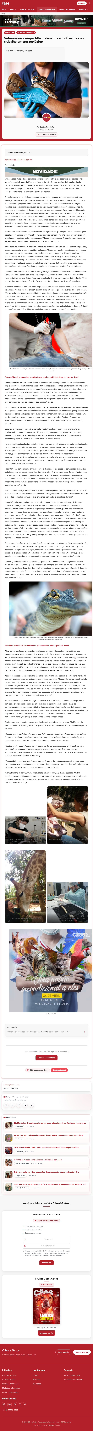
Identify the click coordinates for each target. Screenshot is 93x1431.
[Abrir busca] (89, 3)
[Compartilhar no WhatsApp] (6, 1105)
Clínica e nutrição (27, 9)
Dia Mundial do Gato (72, 1375)
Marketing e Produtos (11, 1388)
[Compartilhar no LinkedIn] (12, 1105)
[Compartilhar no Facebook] (31, 1105)
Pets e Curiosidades (67, 9)
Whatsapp (37, 1384)
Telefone (36, 1379)
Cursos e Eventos (9, 1379)
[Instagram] (4, 1404)
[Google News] (25, 1404)
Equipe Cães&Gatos (48, 127)
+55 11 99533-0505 (10, 1410)
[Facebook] (15, 1404)
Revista (13, 9)
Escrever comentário (46, 1058)
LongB (57, 1425)
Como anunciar (63, 1352)
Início (4, 9)
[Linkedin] (9, 1404)
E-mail (35, 1375)
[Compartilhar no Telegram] (25, 1105)
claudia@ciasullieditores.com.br (18, 160)
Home (6, 1088)
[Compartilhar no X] (18, 1105)
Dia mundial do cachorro (73, 1379)
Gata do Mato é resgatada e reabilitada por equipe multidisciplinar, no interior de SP (42, 377)
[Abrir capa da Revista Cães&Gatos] (46, 1306)
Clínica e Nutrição (9, 1375)
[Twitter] (20, 1404)
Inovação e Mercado (47, 9)
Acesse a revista (46, 1333)
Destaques (9, 32)
